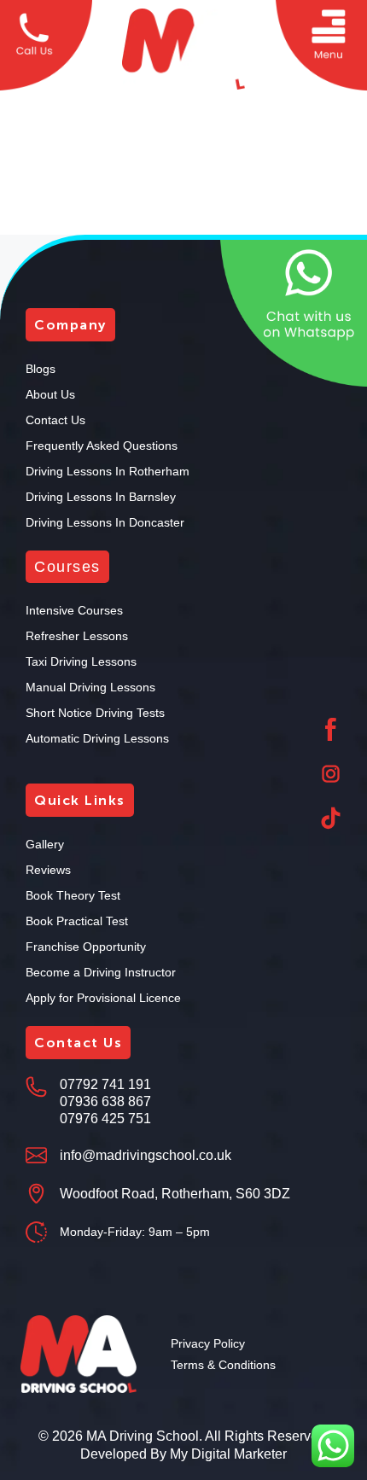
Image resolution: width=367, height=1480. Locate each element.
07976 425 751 (105, 1118)
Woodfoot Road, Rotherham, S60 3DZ (175, 1193)
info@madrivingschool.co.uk (145, 1155)
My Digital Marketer (228, 1454)
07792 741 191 (105, 1084)
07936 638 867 (105, 1101)
